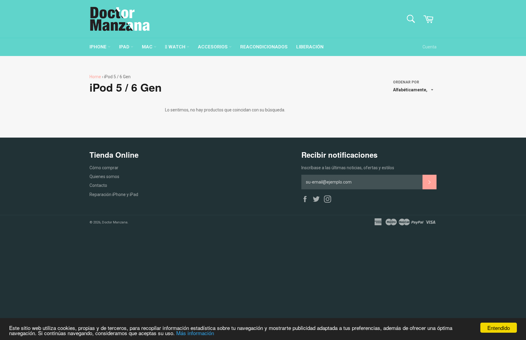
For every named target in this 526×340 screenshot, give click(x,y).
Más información (195, 333)
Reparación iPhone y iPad (113, 194)
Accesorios (213, 47)
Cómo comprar (103, 167)
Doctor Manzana (115, 222)
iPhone (98, 47)
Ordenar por (406, 82)
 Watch (176, 47)
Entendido (498, 327)
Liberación (310, 47)
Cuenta (430, 46)
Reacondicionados (264, 47)
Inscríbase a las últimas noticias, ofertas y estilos (347, 167)
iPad (125, 47)
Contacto (98, 185)
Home (95, 76)
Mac (148, 47)
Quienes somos (104, 176)
